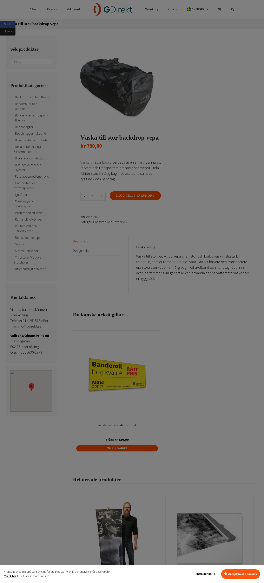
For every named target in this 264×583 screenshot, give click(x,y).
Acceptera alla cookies (242, 574)
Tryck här (10, 576)
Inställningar (204, 573)
